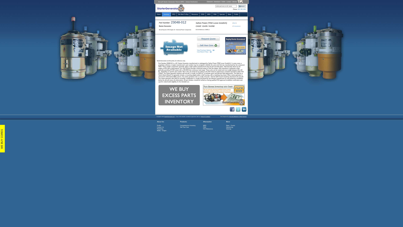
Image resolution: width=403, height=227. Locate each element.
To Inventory (236, 26)
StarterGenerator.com (169, 116)
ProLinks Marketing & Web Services (238, 116)
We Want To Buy (183, 14)
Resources (195, 14)
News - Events (230, 125)
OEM (202, 14)
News (229, 14)
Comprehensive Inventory (188, 125)
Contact (228, 1)
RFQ (173, 14)
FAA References (208, 129)
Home (159, 14)
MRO (208, 14)
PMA (215, 14)
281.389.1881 (242, 9)
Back (234, 23)
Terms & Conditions (205, 116)
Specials (222, 14)
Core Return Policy (202, 52)
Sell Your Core (207, 45)
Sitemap (234, 1)
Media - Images (161, 130)
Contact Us (160, 127)
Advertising (217, 1)
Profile (223, 1)
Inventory (166, 14)
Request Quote (208, 39)
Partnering (210, 1)
